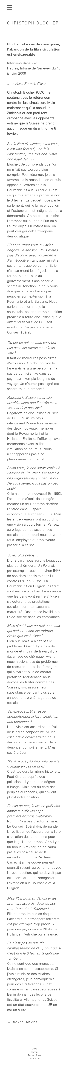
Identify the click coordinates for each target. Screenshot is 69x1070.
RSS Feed (34, 1058)
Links (34, 1048)
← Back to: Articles (22, 1022)
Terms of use (34, 1055)
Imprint (34, 1051)
